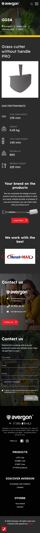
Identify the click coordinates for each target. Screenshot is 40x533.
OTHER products (20, 468)
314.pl (30, 524)
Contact (20, 507)
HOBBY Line (20, 461)
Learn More (18, 220)
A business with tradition (20, 484)
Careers (20, 487)
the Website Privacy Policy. (25, 392)
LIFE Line (20, 457)
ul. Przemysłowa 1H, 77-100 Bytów (18, 300)
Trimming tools (8, 29)
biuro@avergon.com (18, 312)
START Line (20, 464)
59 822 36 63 (17, 306)
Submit (29, 398)
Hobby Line (21, 26)
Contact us (8, 322)
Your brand (20, 503)
